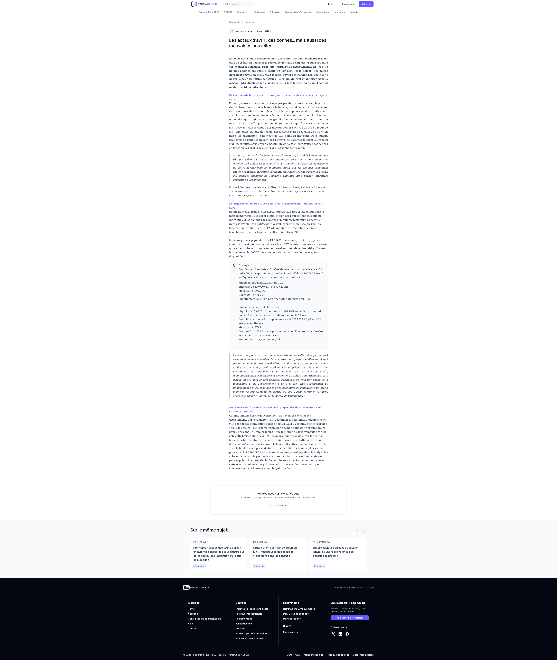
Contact (192, 628)
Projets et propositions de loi (252, 608)
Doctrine (240, 628)
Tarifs (330, 4)
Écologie (353, 12)
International (322, 12)
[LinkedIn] (340, 634)
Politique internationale (249, 613)
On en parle (234, 22)
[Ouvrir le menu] (186, 4)
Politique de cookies (338, 654)
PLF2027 (228, 12)
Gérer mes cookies (363, 654)
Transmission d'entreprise (298, 12)
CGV (297, 654)
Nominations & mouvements (299, 608)
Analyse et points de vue (249, 638)
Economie (250, 22)
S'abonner (366, 4)
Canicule (241, 12)
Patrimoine (259, 12)
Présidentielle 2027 (209, 12)
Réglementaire (244, 618)
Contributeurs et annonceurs (204, 618)
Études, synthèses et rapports (253, 633)
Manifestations (292, 618)
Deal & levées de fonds (296, 613)
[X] (333, 634)
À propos (193, 613)
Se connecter (348, 4)
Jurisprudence (244, 623)
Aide (190, 623)
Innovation (339, 12)
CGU (289, 654)
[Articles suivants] (364, 530)
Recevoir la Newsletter (351, 617)
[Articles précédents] (357, 530)
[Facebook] (347, 634)
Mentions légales (313, 654)
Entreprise (275, 12)
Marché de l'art (291, 632)
